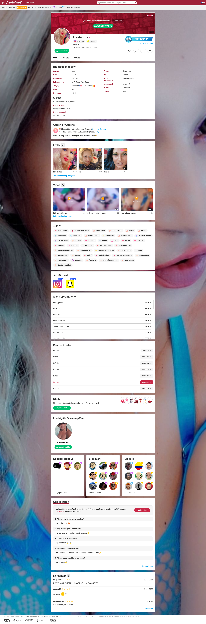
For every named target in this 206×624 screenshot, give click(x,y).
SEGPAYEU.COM (53, 616)
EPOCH (46, 616)
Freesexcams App (73, 7)
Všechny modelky (8, 7)
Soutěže (59, 7)
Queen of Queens (99, 129)
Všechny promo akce (46, 7)
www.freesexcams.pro (30, 616)
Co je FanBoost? (146, 43)
